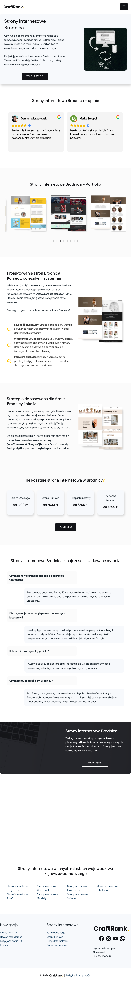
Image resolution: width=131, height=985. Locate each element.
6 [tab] (70, 241)
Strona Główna (8, 932)
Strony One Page (56, 932)
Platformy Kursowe (57, 945)
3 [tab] (60, 241)
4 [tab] (64, 241)
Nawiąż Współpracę (11, 936)
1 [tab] (53, 241)
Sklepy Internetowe (57, 941)
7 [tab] (74, 241)
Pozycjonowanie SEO (11, 941)
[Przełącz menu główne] (124, 6)
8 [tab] (77, 241)
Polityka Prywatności (78, 975)
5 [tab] (67, 241)
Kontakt (4, 945)
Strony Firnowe (55, 936)
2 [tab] (57, 241)
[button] (35, 76)
